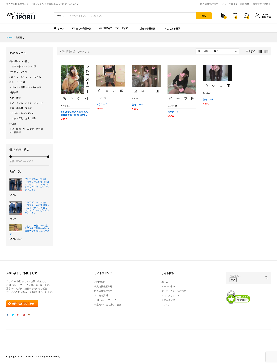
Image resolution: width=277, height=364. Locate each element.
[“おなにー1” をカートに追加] (206, 85)
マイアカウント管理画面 (173, 291)
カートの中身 (168, 286)
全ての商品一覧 (84, 28)
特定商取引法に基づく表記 (107, 304)
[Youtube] (23, 315)
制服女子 (13, 92)
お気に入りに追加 (79, 98)
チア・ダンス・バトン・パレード (26, 103)
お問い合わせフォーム (105, 300)
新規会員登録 (168, 300)
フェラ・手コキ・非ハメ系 (22, 66)
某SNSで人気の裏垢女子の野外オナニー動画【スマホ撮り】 (74, 113)
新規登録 (266, 17)
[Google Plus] (18, 315)
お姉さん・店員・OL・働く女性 (25, 87)
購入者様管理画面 (209, 4)
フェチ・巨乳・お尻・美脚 (22, 118)
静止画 (12, 123)
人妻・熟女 (15, 97)
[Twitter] (13, 315)
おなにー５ (102, 104)
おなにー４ (137, 104)
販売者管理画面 (261, 4)
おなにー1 (208, 99)
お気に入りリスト (170, 295)
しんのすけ (101, 98)
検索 (203, 15)
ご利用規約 (99, 282)
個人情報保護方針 (103, 286)
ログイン (266, 14)
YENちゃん (65, 106)
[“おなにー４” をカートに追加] (135, 91)
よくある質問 (173, 28)
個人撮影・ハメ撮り (19, 61)
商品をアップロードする (116, 28)
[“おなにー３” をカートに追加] (170, 98)
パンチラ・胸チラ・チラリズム (25, 77)
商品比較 (86, 98)
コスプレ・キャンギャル (21, 113)
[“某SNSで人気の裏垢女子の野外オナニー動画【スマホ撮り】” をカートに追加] (64, 98)
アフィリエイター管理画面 (235, 4)
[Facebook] (7, 315)
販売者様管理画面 (103, 291)
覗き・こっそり (17, 82)
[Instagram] (29, 315)
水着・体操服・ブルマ (20, 108)
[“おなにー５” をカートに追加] (99, 91)
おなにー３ (173, 112)
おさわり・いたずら (19, 71)
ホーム (61, 28)
